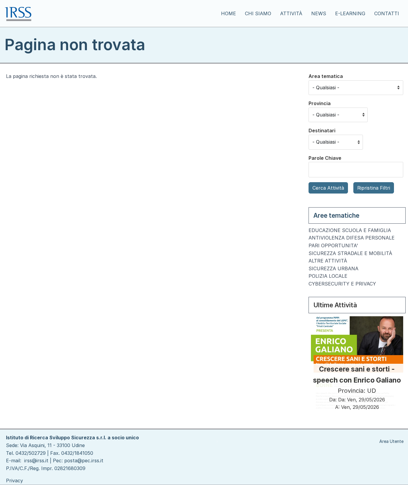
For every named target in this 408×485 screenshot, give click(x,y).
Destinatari (322, 130)
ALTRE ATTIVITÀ (328, 261)
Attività (291, 13)
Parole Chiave (325, 158)
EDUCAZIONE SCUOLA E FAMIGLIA (350, 230)
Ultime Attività (335, 305)
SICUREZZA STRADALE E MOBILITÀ (350, 253)
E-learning (350, 13)
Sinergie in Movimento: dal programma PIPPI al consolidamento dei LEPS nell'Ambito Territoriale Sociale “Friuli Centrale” (357, 358)
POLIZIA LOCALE (328, 276)
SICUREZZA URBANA (333, 268)
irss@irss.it (36, 460)
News (318, 13)
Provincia (320, 103)
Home (228, 13)
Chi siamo (258, 13)
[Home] (20, 13)
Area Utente (391, 441)
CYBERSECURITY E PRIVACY (342, 284)
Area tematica (326, 76)
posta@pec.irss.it (83, 460)
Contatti (386, 13)
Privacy (14, 481)
